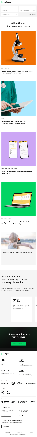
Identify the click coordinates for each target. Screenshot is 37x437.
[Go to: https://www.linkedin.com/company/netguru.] (25, 416)
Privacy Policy (7, 432)
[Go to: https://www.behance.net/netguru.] (20, 416)
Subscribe (6, 426)
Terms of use (19, 432)
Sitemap (31, 432)
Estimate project (18, 343)
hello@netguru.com (6, 415)
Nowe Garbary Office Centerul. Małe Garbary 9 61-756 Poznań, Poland (7, 412)
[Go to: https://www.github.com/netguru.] (22, 416)
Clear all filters (32, 14)
